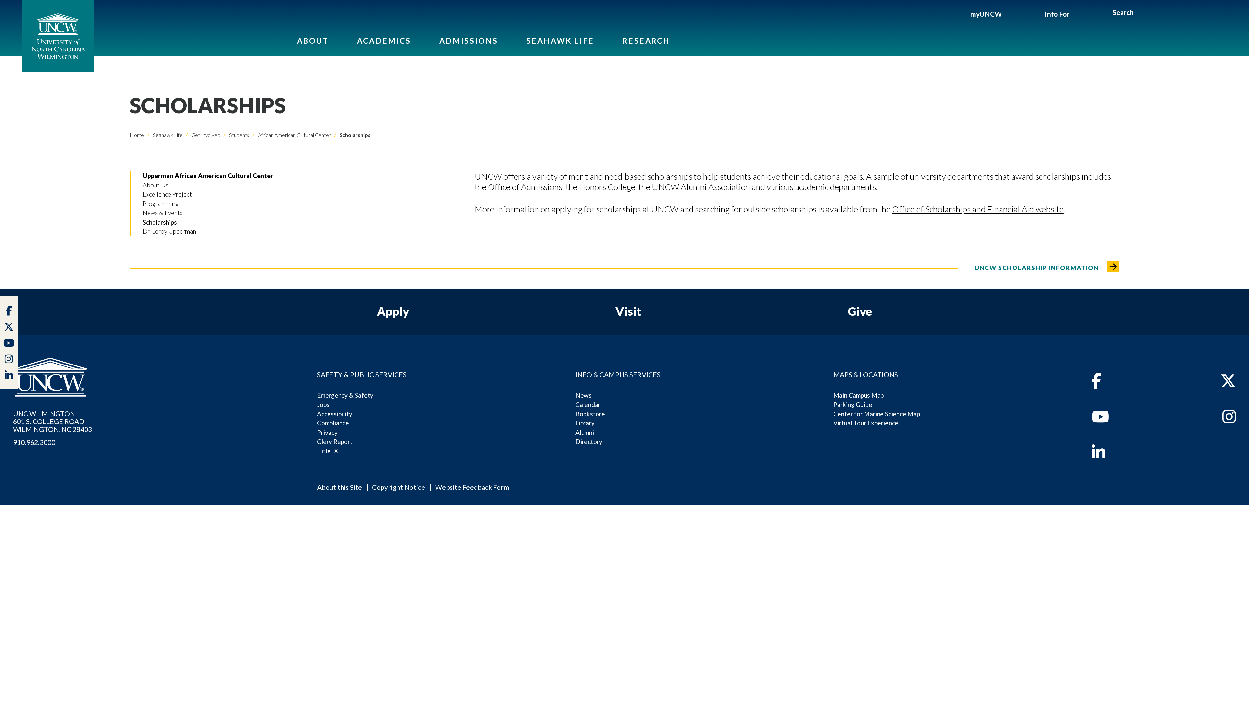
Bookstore (590, 414)
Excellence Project (167, 194)
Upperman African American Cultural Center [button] (208, 175)
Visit (628, 311)
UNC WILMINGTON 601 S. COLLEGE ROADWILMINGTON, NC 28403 (52, 421)
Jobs (323, 404)
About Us (155, 185)
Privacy (327, 432)
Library (585, 423)
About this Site (339, 487)
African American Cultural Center (294, 135)
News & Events (162, 212)
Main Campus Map (858, 395)
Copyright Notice (398, 487)
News (583, 395)
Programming (161, 203)
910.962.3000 (34, 442)
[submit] (1141, 13)
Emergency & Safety (345, 395)
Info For (1057, 14)
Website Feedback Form (472, 487)
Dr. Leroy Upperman (169, 231)
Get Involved (205, 135)
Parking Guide (852, 404)
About (313, 40)
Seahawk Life (560, 40)
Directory (588, 441)
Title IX (327, 451)
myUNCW (986, 14)
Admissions (468, 40)
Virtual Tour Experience (865, 423)
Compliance (333, 423)
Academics (384, 40)
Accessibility (334, 414)
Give (860, 311)
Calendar (587, 404)
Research (646, 40)
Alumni (584, 432)
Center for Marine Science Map (876, 414)
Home (137, 135)
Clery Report (335, 441)
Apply (393, 311)
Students (238, 135)
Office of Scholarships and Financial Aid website (978, 209)
